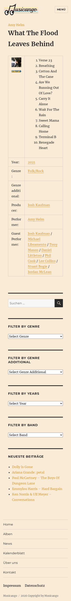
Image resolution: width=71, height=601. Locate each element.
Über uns (10, 563)
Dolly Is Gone (22, 467)
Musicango (10, 595)
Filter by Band (23, 425)
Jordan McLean (39, 272)
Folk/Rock (36, 171)
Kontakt (9, 572)
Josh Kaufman (39, 205)
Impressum (12, 586)
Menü (61, 9)
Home (8, 524)
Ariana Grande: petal (28, 472)
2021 (31, 162)
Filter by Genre (24, 326)
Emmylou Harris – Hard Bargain (37, 489)
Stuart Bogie (37, 266)
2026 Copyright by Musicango (39, 595)
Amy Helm (16, 25)
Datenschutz (35, 586)
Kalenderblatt (14, 553)
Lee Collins (47, 261)
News (7, 543)
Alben (7, 534)
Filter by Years (23, 393)
